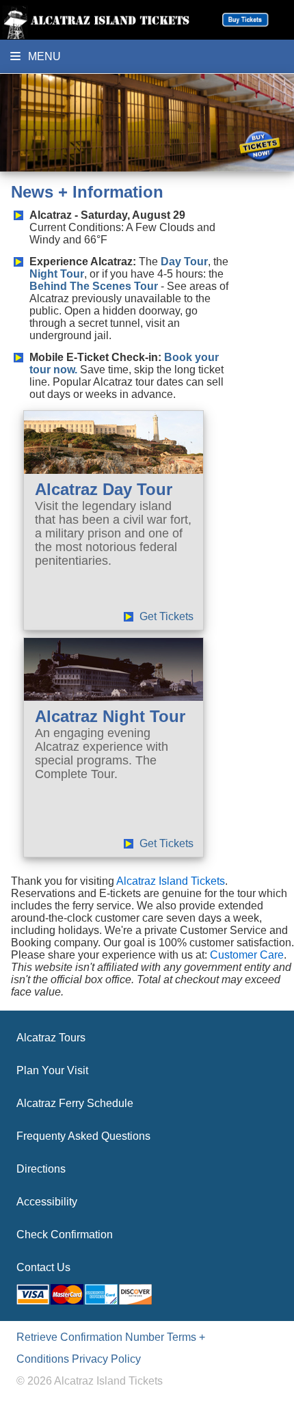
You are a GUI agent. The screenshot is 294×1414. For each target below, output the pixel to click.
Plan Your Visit (52, 1070)
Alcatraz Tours (50, 1037)
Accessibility (46, 1202)
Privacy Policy (106, 1359)
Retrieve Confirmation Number (90, 1337)
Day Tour (184, 261)
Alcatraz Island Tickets (170, 881)
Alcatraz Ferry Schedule (74, 1103)
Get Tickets (166, 616)
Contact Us (43, 1267)
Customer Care (247, 955)
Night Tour (56, 274)
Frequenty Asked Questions (83, 1136)
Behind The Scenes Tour (93, 286)
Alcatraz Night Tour (110, 716)
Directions (41, 1169)
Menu (43, 56)
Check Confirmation (64, 1234)
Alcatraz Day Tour (103, 489)
